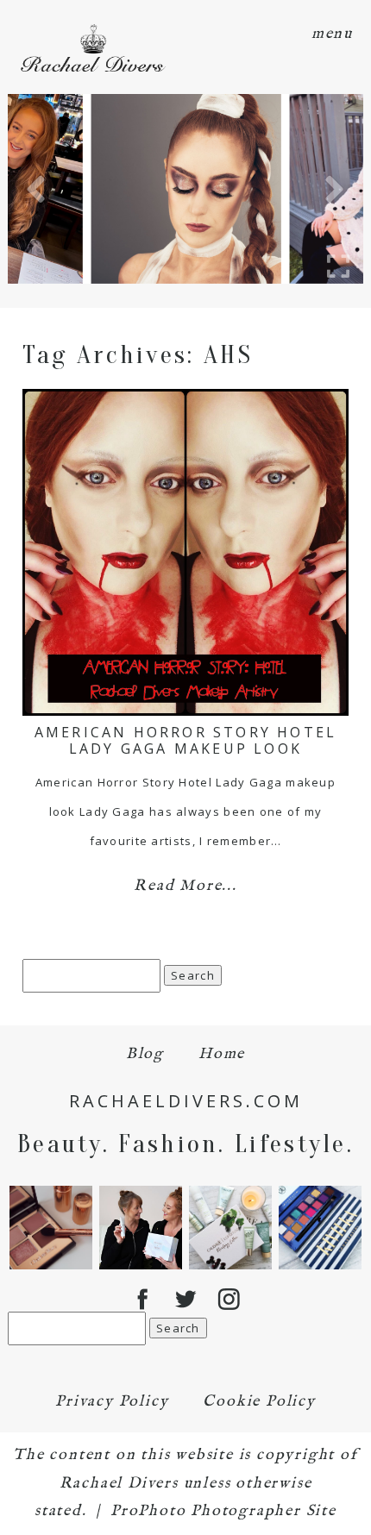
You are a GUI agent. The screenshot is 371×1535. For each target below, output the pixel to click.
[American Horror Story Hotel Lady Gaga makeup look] (185, 552)
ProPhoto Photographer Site (223, 1511)
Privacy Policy (111, 1402)
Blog (145, 1054)
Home (221, 1054)
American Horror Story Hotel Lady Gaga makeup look (185, 740)
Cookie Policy (259, 1402)
